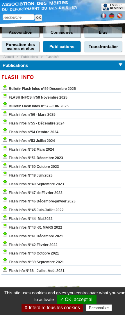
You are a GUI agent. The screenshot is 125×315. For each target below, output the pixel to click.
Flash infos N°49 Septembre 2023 (36, 184)
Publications (61, 46)
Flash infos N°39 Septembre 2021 (36, 262)
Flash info (52, 56)
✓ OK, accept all (77, 299)
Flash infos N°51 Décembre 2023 (36, 158)
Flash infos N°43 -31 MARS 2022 (35, 227)
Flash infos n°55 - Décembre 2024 (37, 123)
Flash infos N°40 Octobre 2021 (34, 253)
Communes (62, 32)
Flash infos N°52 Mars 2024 (31, 149)
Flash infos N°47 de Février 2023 (36, 193)
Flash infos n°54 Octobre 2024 (33, 132)
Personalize (99, 308)
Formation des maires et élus (20, 46)
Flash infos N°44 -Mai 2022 (31, 219)
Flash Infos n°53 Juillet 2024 (32, 141)
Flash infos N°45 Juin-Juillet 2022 (36, 210)
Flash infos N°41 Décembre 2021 (36, 236)
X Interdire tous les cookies (52, 307)
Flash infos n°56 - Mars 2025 (32, 115)
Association (21, 32)
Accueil (8, 56)
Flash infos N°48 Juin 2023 (31, 175)
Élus (103, 32)
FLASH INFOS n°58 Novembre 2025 (38, 97)
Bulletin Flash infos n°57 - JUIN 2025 (39, 106)
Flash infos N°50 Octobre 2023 (34, 167)
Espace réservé (117, 6)
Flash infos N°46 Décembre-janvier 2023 (42, 201)
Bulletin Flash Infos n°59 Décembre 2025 (42, 89)
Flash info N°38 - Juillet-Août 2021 (37, 271)
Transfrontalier (103, 46)
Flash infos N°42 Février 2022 (33, 245)
